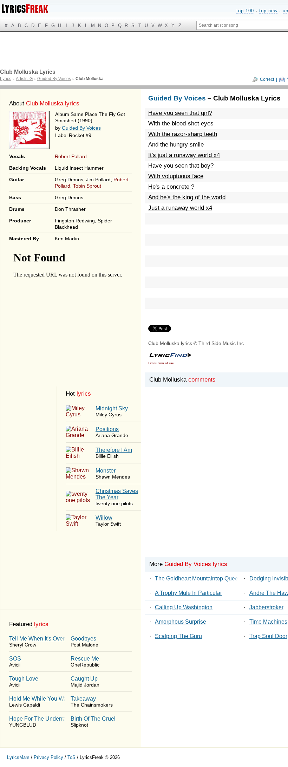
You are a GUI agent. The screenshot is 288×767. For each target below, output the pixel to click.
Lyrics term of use (161, 363)
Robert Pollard (71, 156)
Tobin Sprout (87, 186)
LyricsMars (18, 757)
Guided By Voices (81, 128)
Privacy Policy (48, 757)
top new (268, 10)
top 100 (245, 10)
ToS (71, 757)
